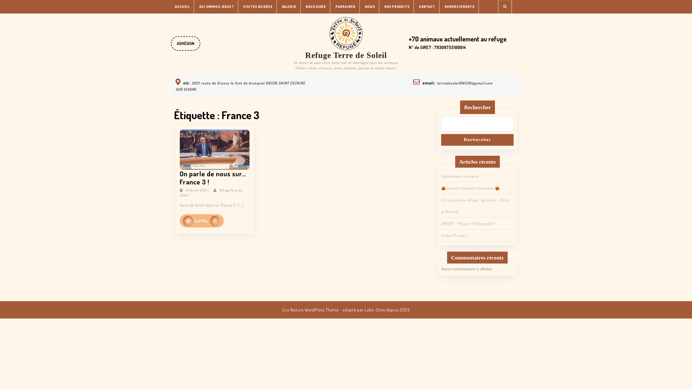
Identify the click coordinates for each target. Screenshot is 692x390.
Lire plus (209, 221)
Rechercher (477, 107)
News (370, 7)
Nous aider (316, 7)
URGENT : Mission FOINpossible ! (468, 223)
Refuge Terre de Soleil (346, 55)
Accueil (182, 7)
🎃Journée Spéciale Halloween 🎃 (470, 188)
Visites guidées (257, 7)
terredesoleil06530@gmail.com (465, 83)
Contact (427, 7)
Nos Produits (397, 7)
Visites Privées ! (454, 235)
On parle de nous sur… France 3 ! (213, 177)
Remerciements (459, 7)
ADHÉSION (188, 46)
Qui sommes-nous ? (216, 7)
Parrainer (345, 7)
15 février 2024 (196, 190)
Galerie (289, 7)
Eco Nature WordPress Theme (310, 310)
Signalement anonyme (460, 176)
